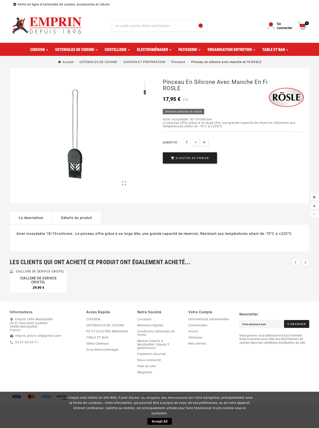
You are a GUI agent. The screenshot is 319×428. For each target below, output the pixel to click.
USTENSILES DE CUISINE (105, 325)
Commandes (197, 325)
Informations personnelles (208, 319)
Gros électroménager (102, 349)
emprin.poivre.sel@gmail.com (38, 335)
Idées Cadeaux (97, 343)
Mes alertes (197, 343)
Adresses (195, 337)
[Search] (201, 25)
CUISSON (93, 319)
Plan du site (146, 366)
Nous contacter (149, 360)
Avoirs (193, 331)
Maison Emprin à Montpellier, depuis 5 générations (153, 344)
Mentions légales (150, 325)
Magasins (144, 372)
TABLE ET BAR (97, 337)
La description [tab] (31, 218)
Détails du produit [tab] (76, 218)
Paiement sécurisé (151, 354)
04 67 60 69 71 (26, 342)
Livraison (144, 319)
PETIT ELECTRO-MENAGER (107, 331)
